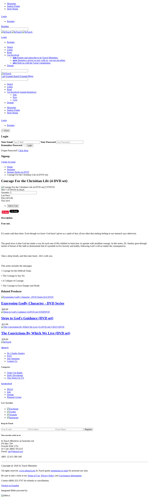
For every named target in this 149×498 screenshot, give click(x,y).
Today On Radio (14, 372)
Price (3, 198)
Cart (3, 76)
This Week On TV (15, 378)
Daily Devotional (15, 375)
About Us (5, 348)
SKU (3, 189)
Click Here (23, 150)
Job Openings (13, 358)
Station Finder (13, 6)
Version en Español (10, 485)
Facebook (13, 409)
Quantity (5, 192)
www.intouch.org (27, 470)
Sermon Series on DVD (18, 172)
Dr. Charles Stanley (16, 353)
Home (10, 167)
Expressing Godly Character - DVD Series (32, 303)
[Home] (16, 32)
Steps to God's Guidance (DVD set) (27, 318)
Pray (15, 97)
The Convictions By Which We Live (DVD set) (35, 333)
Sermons (11, 169)
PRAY (10, 389)
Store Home (12, 9)
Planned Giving (14, 397)
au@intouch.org (15, 451)
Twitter (12, 412)
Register (11, 21)
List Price (5, 195)
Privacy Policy (47, 475)
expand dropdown (28, 92)
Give (15, 100)
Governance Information (70, 475)
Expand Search (13, 76)
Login (4, 16)
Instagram (13, 417)
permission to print (59, 470)
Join (15, 94)
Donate (10, 394)
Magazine (11, 3)
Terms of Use (34, 475)
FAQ (9, 356)
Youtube (13, 414)
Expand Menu (26, 76)
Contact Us (12, 361)
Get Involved (6, 384)
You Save (5, 200)
